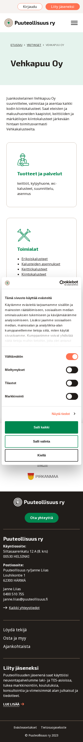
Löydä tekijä (15, 630)
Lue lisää (11, 704)
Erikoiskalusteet (34, 259)
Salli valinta (41, 441)
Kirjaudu (30, 6)
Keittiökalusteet (34, 269)
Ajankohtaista (16, 646)
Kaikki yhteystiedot (24, 607)
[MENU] (74, 23)
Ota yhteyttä (41, 517)
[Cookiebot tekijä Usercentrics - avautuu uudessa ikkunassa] (59, 283)
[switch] (72, 369)
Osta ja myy (14, 638)
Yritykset (34, 45)
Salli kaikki (41, 427)
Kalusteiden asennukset (40, 264)
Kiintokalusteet (33, 274)
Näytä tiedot (61, 414)
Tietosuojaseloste (53, 727)
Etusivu (16, 45)
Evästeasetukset (25, 727)
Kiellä (41, 455)
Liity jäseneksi (62, 6)
